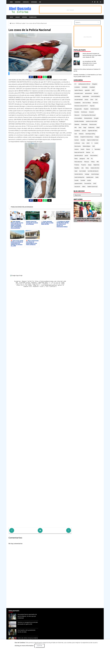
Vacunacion (77, 186)
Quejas (89, 165)
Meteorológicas (86, 146)
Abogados (94, 84)
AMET (93, 90)
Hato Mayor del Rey (90, 133)
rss (40, 2)
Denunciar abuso (47, 612)
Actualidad (92, 87)
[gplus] (97, 2)
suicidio (89, 180)
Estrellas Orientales (79, 121)
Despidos (86, 109)
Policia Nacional (78, 161)
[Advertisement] (40, 596)
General (84, 130)
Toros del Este (87, 183)
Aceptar (39, 645)
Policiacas (86, 161)
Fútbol (98, 127)
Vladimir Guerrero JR (92, 186)
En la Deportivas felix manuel (88, 115)
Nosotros (17, 2)
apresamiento (88, 93)
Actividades (84, 87)
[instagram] (100, 2)
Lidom (88, 143)
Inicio (11, 17)
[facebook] (92, 2)
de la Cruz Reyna (87, 102)
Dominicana (84, 112)
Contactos (26, 2)
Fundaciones (91, 127)
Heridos (76, 137)
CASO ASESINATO (95, 96)
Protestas (77, 165)
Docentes (77, 112)
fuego (84, 127)
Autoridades (77, 96)
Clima (91, 99)
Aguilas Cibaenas (79, 90)
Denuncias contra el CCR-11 (81, 106)
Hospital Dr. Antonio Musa (86, 137)
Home (11, 2)
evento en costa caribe (91, 121)
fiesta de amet (92, 124)
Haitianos (81, 133)
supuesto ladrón (78, 183)
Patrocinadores (93, 155)
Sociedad (83, 180)
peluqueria (82, 158)
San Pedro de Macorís (93, 171)
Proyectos (83, 165)
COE (96, 99)
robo (82, 168)
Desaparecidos (78, 109)
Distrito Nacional (94, 109)
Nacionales (97, 149)
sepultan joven (89, 177)
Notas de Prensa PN (79, 152)
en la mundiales (78, 118)
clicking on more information (24, 646)
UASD (94, 183)
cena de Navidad (78, 99)
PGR (88, 158)
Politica (93, 161)
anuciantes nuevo (79, 93)
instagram (34, 2)
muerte (82, 149)
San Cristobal (82, 171)
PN (91, 158)
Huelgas (97, 137)
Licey (83, 143)
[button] (31, 77)
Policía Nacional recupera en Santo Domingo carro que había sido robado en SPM (92, 55)
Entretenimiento (88, 118)
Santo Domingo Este (79, 177)
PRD (98, 161)
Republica (77, 168)
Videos (83, 186)
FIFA (76, 127)
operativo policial (79, 155)
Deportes (24, 17)
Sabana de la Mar (95, 168)
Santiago (87, 174)
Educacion (77, 115)
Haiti (76, 133)
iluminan (77, 140)
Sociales (76, 180)
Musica (88, 149)
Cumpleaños (78, 102)
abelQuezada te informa (84, 84)
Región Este (96, 165)
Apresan (96, 93)
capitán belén (85, 96)
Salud (76, 171)
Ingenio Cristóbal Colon (92, 140)
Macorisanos (78, 146)
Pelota (76, 158)
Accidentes (77, 87)
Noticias (88, 152)
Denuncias (95, 102)
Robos (87, 168)
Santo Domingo (95, 174)
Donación (91, 112)
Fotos (80, 127)
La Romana (77, 143)
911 (75, 84)
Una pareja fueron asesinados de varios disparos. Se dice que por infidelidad (27, 616)
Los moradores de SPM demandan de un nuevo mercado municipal (90, 63)
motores (77, 149)
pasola (86, 155)
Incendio (83, 140)
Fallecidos (77, 124)
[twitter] (95, 2)
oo (92, 152)
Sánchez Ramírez (79, 174)
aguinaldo (87, 90)
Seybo (96, 177)
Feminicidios (84, 124)
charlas (86, 99)
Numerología (33, 17)
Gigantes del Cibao (92, 130)
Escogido (96, 118)
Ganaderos (77, 130)
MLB (93, 146)
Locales (17, 17)
